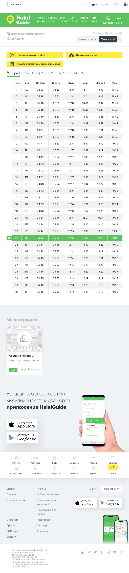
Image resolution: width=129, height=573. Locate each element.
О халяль (11, 494)
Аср (73, 20)
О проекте (12, 519)
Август (13, 72)
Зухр (63, 20)
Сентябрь (35, 72)
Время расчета (87, 39)
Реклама (42, 488)
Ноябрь (77, 72)
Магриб (84, 20)
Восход (52, 20)
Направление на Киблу (31, 55)
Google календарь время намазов (38, 64)
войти (117, 4)
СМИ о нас (12, 531)
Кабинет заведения (48, 494)
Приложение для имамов (46, 512)
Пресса (11, 525)
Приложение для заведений (46, 502)
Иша (95, 20)
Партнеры (42, 525)
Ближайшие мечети (88, 55)
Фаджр (41, 20)
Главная (96, 33)
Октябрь (57, 72)
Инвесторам (44, 519)
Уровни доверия (16, 500)
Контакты (12, 537)
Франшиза (43, 531)
